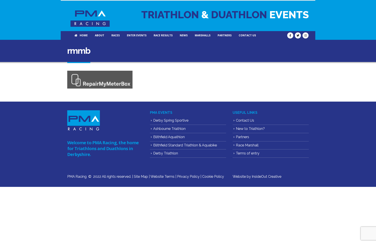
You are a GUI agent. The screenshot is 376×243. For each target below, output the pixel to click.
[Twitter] (298, 35)
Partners (225, 35)
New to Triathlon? (250, 129)
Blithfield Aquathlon (169, 137)
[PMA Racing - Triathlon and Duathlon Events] (90, 16)
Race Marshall (247, 145)
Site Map (141, 176)
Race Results (163, 35)
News (184, 35)
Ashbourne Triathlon (169, 129)
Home (84, 35)
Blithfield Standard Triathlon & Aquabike (185, 145)
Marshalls (202, 35)
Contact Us (247, 35)
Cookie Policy (213, 176)
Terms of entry (247, 153)
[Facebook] (290, 35)
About (99, 35)
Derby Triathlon (165, 153)
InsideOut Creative (266, 176)
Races (115, 35)
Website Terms (162, 176)
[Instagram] (305, 35)
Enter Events (136, 35)
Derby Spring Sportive (170, 120)
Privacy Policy (188, 176)
